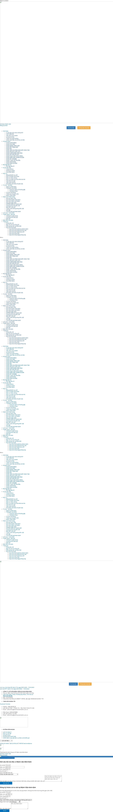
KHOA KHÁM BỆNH (11, 143)
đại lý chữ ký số (14, 743)
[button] (5, 124)
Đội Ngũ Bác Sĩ (7, 164)
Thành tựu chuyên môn (12, 194)
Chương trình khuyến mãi (13, 205)
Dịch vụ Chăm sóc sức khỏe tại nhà (15, 179)
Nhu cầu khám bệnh (5, 808)
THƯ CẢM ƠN (10, 134)
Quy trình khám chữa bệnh (13, 199)
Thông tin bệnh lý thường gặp (17, 189)
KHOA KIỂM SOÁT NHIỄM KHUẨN (15, 157)
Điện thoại (3, 769)
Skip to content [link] (4, 0)
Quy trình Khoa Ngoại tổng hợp (17, 235)
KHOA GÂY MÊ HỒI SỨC (12, 154)
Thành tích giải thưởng (12, 138)
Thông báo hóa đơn (85, 684)
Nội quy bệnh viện (11, 198)
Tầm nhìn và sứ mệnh (12, 135)
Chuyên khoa (6, 141)
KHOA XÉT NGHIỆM (11, 159)
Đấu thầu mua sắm (8, 220)
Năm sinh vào (4, 794)
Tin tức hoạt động (11, 192)
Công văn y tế (10, 223)
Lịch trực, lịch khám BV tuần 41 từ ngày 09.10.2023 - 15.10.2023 (17, 687)
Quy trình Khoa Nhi (14, 233)
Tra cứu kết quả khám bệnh (13, 211)
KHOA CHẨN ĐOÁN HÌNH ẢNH (14, 153)
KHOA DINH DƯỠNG (11, 163)
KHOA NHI (9, 148)
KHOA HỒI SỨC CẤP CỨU (13, 151)
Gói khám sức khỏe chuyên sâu (14, 183)
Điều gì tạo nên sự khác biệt (13, 226)
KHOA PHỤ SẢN (10, 144)
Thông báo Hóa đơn (84, 127)
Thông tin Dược (13, 191)
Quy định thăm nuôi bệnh (13, 201)
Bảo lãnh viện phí (10, 207)
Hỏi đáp (8, 210)
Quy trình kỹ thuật (11, 227)
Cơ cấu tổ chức (10, 137)
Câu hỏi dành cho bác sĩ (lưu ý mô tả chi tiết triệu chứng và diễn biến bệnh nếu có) (22, 781)
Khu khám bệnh (10, 172)
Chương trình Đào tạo (12, 217)
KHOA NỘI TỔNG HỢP (12, 147)
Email (1, 771)
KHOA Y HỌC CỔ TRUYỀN (13, 160)
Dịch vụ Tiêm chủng (11, 178)
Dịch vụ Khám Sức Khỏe (12, 176)
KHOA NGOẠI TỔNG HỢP (13, 145)
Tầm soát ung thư (11, 182)
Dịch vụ (5, 173)
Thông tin (5, 221)
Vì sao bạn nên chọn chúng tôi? (14, 132)
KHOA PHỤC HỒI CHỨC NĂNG (14, 156)
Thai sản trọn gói (10, 180)
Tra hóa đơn (71, 127)
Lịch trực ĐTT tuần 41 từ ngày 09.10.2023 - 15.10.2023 (14, 689)
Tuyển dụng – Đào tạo (9, 214)
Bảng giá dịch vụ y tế (11, 175)
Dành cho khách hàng (9, 197)
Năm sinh (2, 767)
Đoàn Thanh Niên (11, 195)
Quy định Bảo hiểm (11, 202)
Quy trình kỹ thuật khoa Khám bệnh (18, 229)
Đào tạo (8, 218)
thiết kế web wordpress (25, 743)
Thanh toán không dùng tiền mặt (15, 208)
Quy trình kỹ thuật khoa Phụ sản (17, 230)
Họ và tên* (3, 765)
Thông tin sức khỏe (11, 188)
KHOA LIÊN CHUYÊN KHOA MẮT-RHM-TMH (18, 150)
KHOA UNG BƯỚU (11, 162)
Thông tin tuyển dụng (12, 216)
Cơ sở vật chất (7, 167)
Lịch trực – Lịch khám (8, 213)
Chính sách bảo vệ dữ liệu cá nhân (15, 140)
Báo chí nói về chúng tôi (12, 224)
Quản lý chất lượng (11, 186)
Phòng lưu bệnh (10, 170)
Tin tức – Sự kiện (7, 185)
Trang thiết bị (9, 169)
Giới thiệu (5, 131)
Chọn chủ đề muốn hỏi (6, 772)
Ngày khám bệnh (4, 801)
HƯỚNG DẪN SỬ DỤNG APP (14, 204)
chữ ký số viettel (4, 743)
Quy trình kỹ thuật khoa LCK (16, 232)
